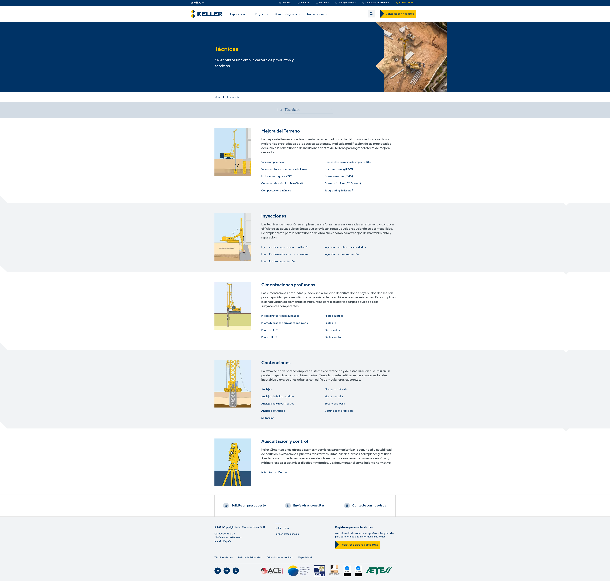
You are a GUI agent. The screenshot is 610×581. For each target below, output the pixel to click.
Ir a (279, 110)
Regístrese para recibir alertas (359, 544)
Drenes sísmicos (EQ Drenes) (343, 183)
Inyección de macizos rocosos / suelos (284, 254)
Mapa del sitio (305, 557)
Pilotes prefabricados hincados (280, 316)
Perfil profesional (347, 2)
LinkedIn (217, 570)
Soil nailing (267, 418)
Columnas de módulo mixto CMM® (282, 183)
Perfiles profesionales (287, 534)
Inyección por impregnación (342, 254)
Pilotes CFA (332, 323)
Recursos (324, 2)
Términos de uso (223, 557)
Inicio (217, 97)
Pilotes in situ (333, 337)
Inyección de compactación (278, 261)
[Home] (206, 13)
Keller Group (282, 528)
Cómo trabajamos (286, 14)
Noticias (287, 2)
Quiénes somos (317, 14)
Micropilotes (332, 330)
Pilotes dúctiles (334, 316)
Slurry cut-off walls (336, 389)
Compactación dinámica (276, 190)
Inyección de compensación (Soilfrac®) (284, 247)
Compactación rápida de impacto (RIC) (348, 162)
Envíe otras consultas (309, 505)
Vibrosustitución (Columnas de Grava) (284, 169)
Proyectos (261, 13)
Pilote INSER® (269, 330)
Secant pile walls (335, 403)
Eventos (305, 2)
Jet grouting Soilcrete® (339, 190)
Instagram (236, 570)
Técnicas (292, 110)
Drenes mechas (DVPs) (339, 176)
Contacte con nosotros (400, 14)
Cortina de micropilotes (339, 411)
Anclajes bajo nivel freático (277, 403)
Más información (271, 472)
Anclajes (266, 389)
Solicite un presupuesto (248, 505)
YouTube (227, 570)
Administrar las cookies (280, 557)
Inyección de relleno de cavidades (345, 247)
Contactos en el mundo (378, 2)
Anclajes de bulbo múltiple (277, 396)
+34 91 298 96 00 (407, 2)
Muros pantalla (334, 396)
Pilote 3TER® (269, 337)
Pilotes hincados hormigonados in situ (284, 323)
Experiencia (237, 14)
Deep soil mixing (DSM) (339, 169)
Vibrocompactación (273, 162)
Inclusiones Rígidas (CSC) (276, 176)
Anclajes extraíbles (273, 411)
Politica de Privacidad (249, 557)
